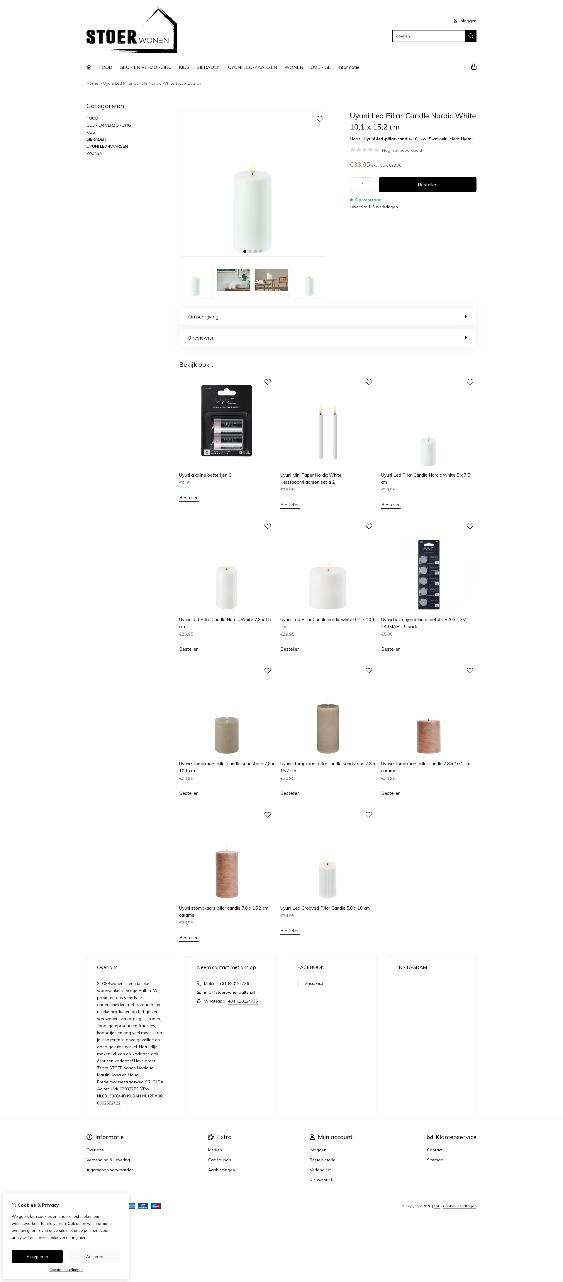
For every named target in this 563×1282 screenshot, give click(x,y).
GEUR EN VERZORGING (146, 67)
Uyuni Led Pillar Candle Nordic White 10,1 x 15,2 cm (153, 83)
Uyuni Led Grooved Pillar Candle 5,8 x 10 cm (325, 908)
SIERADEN (209, 67)
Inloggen (318, 1150)
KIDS (184, 67)
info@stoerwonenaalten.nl (229, 992)
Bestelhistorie (322, 1159)
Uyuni (467, 139)
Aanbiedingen (221, 1169)
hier (82, 1237)
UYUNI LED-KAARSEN (252, 67)
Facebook (314, 983)
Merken (215, 1150)
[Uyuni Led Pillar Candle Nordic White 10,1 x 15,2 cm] (252, 255)
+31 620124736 (234, 983)
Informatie (348, 67)
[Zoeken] (471, 36)
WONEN (293, 67)
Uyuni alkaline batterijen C (205, 475)
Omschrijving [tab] (203, 316)
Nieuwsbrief (321, 1179)
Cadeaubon (219, 1159)
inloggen (467, 20)
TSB (437, 1206)
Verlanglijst (320, 1169)
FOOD (105, 67)
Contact (434, 1150)
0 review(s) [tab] (200, 338)
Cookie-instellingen (459, 1206)
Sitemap (435, 1159)
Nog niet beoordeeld (402, 150)
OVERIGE (321, 67)
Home (92, 83)
